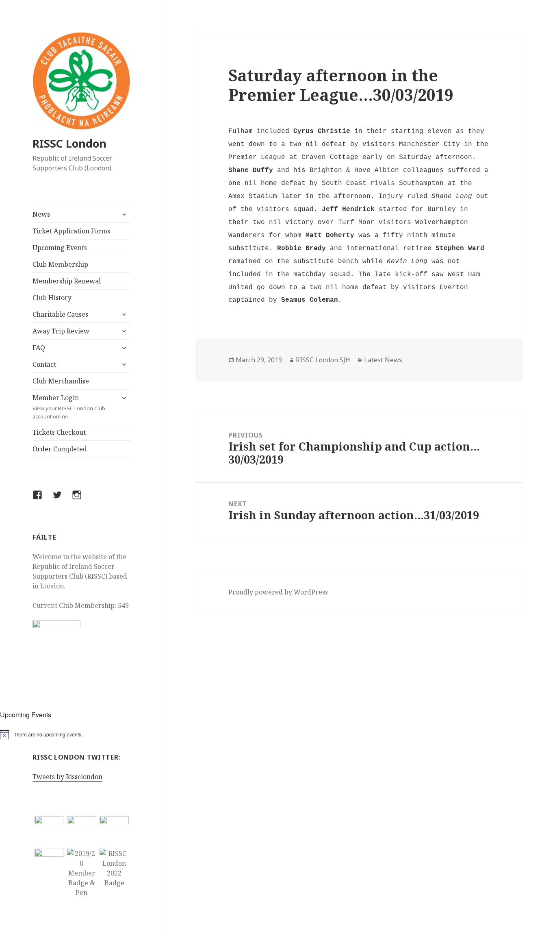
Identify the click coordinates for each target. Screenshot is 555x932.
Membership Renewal (67, 281)
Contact (44, 364)
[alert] (81, 734)
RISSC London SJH (323, 359)
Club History (52, 297)
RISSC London (69, 143)
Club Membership (60, 264)
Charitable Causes (60, 314)
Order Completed (60, 448)
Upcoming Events (60, 247)
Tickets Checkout (59, 432)
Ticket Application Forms (71, 230)
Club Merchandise (61, 381)
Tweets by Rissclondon (67, 776)
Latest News (383, 359)
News (41, 214)
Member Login (69, 406)
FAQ (39, 347)
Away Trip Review (61, 331)
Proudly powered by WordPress (278, 592)
